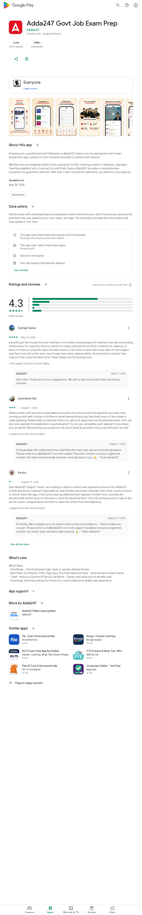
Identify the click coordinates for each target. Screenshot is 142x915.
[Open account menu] (135, 5)
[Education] (18, 194)
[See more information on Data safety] (32, 206)
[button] (19, 117)
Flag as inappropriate (26, 683)
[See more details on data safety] (21, 270)
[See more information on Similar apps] (33, 628)
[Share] (16, 59)
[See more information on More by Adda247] (41, 603)
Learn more (30, 88)
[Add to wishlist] (26, 59)
